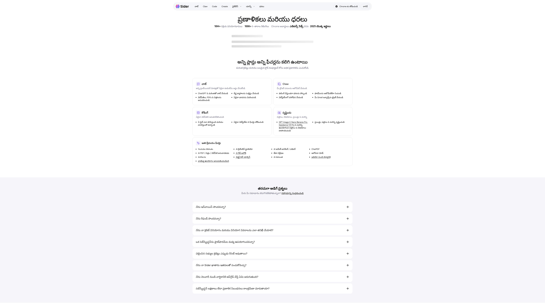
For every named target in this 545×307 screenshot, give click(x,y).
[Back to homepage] (182, 6)
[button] (272, 207)
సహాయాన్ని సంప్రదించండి (292, 193)
